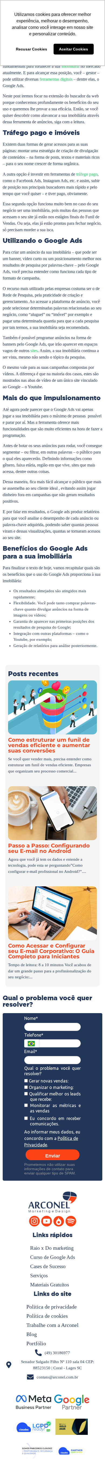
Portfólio (36, 1343)
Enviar (52, 1156)
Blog (31, 1334)
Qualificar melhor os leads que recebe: (54, 1096)
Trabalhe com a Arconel (52, 1325)
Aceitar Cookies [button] (73, 49)
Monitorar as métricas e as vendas (54, 1108)
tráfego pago (86, 174)
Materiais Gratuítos (49, 1285)
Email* (30, 1051)
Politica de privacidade (51, 1307)
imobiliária (70, 66)
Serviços (39, 1275)
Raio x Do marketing (52, 1248)
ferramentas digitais (56, 79)
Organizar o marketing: (51, 1087)
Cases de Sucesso (48, 1266)
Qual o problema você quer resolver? (52, 1071)
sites (34, 350)
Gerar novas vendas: (48, 1080)
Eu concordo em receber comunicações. (54, 1121)
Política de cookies (47, 1316)
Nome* (31, 1018)
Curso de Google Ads (52, 1257)
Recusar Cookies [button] (31, 49)
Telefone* (33, 1035)
